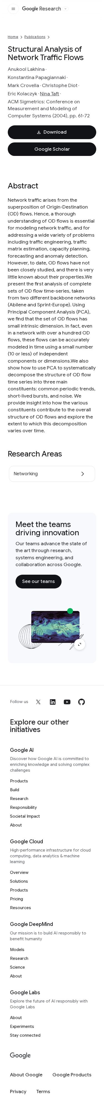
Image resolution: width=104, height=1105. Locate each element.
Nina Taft (49, 94)
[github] (81, 702)
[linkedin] (52, 702)
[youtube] (67, 702)
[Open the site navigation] (13, 9)
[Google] (20, 1056)
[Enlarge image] (79, 644)
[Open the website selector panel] (65, 9)
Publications (34, 37)
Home (13, 37)
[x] (38, 702)
